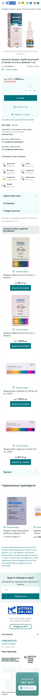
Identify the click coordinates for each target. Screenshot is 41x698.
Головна (5, 9)
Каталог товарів (15, 9)
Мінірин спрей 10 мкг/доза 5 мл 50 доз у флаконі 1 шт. (16, 531)
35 (15, 132)
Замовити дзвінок (8, 644)
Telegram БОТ (20, 626)
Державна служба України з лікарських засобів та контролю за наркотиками (11, 659)
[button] (17, 47)
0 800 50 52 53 (9, 640)
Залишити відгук (11, 69)
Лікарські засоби (29, 9)
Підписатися (20, 596)
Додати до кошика (20, 288)
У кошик (20, 98)
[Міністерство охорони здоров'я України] (30, 659)
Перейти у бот (29, 688)
